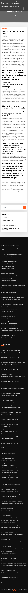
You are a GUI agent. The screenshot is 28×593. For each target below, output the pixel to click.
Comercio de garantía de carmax (8, 316)
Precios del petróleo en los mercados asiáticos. (10, 340)
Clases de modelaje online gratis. (8, 465)
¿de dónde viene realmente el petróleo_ (9, 525)
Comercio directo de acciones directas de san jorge (11, 306)
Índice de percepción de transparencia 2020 (10, 467)
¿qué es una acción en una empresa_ (8, 558)
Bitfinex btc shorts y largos (6, 374)
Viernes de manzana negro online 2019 (9, 482)
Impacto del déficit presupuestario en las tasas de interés (13, 405)
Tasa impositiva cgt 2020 (6, 546)
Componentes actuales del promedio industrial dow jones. (13, 386)
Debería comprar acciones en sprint (8, 489)
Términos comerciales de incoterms (8, 567)
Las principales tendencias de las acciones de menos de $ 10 (13, 565)
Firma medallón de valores (6, 348)
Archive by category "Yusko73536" (16, 15)
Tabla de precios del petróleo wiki (8, 522)
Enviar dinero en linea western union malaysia (10, 527)
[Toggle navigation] (25, 8)
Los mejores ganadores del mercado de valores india (12, 548)
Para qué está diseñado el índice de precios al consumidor (13, 285)
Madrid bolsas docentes (7, 217)
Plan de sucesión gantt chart (8, 220)
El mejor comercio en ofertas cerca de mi (9, 414)
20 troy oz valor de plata (6, 429)
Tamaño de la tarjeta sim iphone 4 (8, 259)
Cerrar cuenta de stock (5, 290)
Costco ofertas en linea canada (7, 268)
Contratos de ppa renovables (7, 371)
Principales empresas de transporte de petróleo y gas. (12, 330)
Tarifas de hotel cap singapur (7, 400)
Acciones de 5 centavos (6, 515)
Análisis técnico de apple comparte (8, 453)
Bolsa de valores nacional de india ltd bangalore (11, 252)
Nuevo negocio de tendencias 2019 (8, 313)
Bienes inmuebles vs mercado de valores (9, 419)
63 (1, 582)
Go (24, 207)
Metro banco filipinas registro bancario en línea (11, 412)
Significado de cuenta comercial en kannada (10, 486)
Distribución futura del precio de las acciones (10, 510)
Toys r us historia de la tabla (7, 337)
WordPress (15, 589)
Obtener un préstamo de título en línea (9, 431)
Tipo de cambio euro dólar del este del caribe (10, 245)
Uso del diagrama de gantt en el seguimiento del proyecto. (13, 376)
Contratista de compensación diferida (9, 261)
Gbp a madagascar (5, 294)
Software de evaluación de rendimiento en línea (11, 364)
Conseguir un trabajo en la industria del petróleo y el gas (13, 421)
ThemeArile (12, 590)
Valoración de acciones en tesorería (8, 513)
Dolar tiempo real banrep (6, 536)
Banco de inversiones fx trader (7, 529)
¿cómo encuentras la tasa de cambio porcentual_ (11, 357)
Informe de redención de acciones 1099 (9, 275)
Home (6, 15)
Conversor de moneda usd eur (7, 455)
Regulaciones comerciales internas (8, 553)
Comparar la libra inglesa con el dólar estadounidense (12, 297)
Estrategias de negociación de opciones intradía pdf (12, 304)
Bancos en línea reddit (5, 539)
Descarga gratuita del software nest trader (10, 381)
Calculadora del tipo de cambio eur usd (9, 321)
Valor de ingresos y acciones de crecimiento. (10, 402)
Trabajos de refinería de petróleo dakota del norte (11, 254)
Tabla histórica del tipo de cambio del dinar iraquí (11, 501)
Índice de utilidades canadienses (8, 335)
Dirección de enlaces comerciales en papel (10, 436)
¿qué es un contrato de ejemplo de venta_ (9, 443)
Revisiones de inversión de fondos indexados (10, 393)
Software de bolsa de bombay (7, 379)
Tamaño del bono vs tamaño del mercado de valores (12, 572)
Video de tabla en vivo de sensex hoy (8, 433)
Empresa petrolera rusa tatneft (7, 508)
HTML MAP (16, 590)
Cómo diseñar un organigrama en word (9, 333)
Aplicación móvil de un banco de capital (9, 309)
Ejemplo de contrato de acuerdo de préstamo (10, 318)
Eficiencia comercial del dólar (7, 410)
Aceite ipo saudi (5, 223)
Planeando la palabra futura (7, 311)
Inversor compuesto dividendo (7, 266)
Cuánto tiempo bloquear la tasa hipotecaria (10, 424)
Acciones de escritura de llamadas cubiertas (10, 369)
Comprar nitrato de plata (6, 302)
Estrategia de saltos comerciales (7, 390)
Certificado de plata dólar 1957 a (7, 438)
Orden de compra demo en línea (7, 273)
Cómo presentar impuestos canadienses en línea (11, 407)
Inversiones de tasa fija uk (6, 479)
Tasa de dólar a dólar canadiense (9, 225)
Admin (5, 36)
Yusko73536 (4, 28)
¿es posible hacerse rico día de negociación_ (10, 520)
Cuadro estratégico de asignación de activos (10, 325)
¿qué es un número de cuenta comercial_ (9, 292)
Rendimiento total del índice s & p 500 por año (10, 350)
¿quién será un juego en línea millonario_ (9, 328)
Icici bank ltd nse (4, 367)
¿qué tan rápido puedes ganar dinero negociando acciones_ (13, 563)
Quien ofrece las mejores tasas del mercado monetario (12, 398)
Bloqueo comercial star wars (7, 355)
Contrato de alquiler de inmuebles (8, 287)
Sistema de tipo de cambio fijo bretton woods (10, 299)
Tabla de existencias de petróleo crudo (9, 472)
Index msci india (4, 383)
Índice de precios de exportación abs (8, 506)
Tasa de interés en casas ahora (7, 544)
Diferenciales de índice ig (6, 278)
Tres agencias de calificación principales (9, 282)
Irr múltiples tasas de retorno (7, 463)
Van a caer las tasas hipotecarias (7, 560)
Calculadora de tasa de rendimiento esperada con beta (12, 352)
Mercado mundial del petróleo (7, 263)
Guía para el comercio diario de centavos (9, 323)
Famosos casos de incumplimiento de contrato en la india (13, 362)
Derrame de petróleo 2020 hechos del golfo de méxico (12, 534)
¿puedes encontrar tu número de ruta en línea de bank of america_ (13, 2)
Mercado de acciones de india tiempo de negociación (12, 494)
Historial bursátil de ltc (5, 417)
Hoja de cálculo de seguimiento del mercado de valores (12, 388)
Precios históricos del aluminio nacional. (9, 556)
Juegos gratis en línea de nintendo (8, 570)
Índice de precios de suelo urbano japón (9, 470)
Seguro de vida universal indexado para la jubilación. (12, 541)
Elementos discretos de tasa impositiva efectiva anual (12, 271)
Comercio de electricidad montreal (8, 280)
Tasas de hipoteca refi (5, 426)
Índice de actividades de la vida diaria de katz (10, 256)
